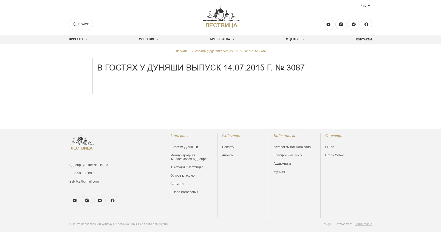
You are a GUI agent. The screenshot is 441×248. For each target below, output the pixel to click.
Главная (180, 51)
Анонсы (228, 155)
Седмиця (177, 184)
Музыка (279, 172)
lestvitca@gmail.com (84, 181)
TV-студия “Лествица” (186, 167)
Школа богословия (184, 192)
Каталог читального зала (292, 147)
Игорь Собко (334, 155)
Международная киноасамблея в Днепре (188, 157)
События (231, 135)
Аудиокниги (282, 163)
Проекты (179, 135)
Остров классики (182, 175)
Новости (228, 147)
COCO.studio (363, 224)
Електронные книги (288, 155)
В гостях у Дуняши (184, 147)
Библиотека (285, 135)
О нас (329, 147)
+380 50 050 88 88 (82, 173)
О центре (334, 135)
